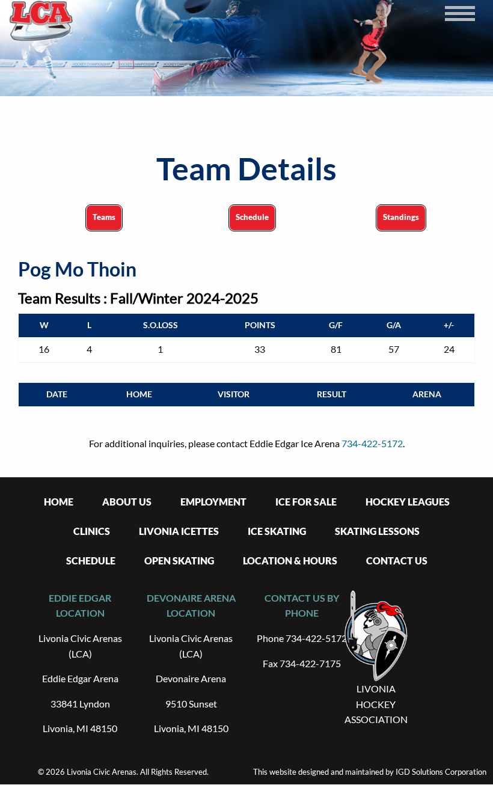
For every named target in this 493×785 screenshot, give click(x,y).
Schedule (252, 217)
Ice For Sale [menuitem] (306, 501)
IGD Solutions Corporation (441, 772)
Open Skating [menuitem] (179, 560)
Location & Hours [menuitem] (290, 560)
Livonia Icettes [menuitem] (179, 531)
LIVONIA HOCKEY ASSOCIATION (376, 704)
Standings (401, 217)
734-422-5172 (372, 443)
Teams (104, 217)
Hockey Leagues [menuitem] (408, 501)
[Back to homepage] (41, 21)
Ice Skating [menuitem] (277, 531)
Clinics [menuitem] (91, 531)
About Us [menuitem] (127, 501)
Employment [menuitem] (213, 501)
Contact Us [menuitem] (396, 560)
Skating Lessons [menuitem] (377, 531)
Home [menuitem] (58, 501)
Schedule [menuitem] (90, 560)
